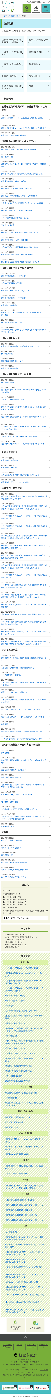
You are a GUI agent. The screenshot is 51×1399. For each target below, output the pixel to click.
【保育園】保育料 (35, 52)
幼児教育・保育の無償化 (10, 802)
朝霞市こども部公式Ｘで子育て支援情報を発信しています (22, 717)
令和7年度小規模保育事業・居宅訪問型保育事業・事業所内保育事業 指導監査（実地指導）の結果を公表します (24, 507)
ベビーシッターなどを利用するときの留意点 (17, 794)
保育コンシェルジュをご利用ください (15, 692)
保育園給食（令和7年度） (10, 468)
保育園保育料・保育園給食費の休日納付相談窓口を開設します (23, 659)
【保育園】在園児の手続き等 (12, 65)
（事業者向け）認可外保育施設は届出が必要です (19, 809)
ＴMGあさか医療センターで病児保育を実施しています (21, 739)
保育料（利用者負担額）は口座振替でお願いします (20, 346)
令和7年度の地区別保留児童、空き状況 (15, 218)
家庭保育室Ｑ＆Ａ (7, 826)
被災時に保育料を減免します (12, 361)
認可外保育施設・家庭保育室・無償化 (12, 87)
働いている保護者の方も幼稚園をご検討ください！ (20, 262)
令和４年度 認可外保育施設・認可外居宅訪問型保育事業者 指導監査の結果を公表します (24, 586)
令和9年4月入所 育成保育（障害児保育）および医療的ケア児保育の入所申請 (23, 331)
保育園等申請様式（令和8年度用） (14, 298)
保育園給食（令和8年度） (10, 460)
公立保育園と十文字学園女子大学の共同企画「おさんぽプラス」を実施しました (23, 391)
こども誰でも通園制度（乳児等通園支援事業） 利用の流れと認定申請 (23, 701)
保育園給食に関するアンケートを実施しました (18, 482)
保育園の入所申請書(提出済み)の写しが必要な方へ (20, 196)
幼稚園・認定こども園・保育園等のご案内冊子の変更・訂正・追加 (22, 314)
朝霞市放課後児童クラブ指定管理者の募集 (21, 1093)
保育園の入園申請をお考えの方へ (38, 41)
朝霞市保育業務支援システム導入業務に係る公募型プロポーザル (23, 445)
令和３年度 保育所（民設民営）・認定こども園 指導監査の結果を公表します (23, 633)
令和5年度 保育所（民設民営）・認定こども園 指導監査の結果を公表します (24, 576)
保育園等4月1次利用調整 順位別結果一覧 (17, 255)
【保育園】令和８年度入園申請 (12, 53)
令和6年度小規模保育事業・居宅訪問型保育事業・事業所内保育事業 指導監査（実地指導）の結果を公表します (24, 537)
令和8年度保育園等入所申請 (11, 283)
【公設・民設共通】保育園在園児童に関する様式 (19, 436)
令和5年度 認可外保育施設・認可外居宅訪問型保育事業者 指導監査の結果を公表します (24, 556)
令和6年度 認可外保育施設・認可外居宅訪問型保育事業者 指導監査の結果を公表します (24, 547)
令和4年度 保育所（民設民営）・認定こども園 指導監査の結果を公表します (24, 606)
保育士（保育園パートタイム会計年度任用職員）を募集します (23, 119)
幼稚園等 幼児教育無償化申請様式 (14, 862)
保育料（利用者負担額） (10, 368)
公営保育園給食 (34, 64)
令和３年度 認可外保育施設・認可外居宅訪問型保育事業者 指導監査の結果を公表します (24, 623)
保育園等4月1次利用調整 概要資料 (14, 240)
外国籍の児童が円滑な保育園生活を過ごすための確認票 (22, 203)
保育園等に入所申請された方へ (12, 305)
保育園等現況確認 (7, 382)
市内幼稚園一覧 (7, 855)
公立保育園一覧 (7, 157)
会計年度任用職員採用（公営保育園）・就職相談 (12, 41)
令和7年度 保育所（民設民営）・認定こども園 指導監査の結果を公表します (24, 517)
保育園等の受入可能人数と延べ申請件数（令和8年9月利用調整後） (23, 165)
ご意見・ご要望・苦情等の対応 (12, 400)
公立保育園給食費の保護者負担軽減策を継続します (20, 475)
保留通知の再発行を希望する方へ (13, 181)
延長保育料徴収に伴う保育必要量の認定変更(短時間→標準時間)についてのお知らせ (24, 428)
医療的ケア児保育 (7, 225)
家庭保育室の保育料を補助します (13, 770)
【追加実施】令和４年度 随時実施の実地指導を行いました (23, 614)
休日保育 (4, 724)
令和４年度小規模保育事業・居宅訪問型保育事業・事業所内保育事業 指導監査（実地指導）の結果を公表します (23, 596)
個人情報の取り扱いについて (7, 1347)
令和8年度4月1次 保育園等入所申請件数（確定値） (20, 247)
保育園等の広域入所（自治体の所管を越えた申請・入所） (22, 174)
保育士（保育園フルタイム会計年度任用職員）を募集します (23, 128)
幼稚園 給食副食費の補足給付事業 (14, 870)
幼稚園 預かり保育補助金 (11, 848)
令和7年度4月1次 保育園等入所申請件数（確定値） (20, 232)
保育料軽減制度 (7, 354)
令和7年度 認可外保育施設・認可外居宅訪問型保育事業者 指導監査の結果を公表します (24, 497)
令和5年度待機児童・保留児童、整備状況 (16, 211)
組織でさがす (15, 16)
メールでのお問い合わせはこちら (19, 918)
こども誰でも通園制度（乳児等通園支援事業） (18, 668)
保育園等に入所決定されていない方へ (15, 291)
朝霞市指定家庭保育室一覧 (11, 777)
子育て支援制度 (34, 76)
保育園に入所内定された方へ (12, 322)
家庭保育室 (5, 753)
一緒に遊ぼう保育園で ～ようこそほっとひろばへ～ (20, 709)
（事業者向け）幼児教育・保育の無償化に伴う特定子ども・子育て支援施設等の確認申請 (23, 786)
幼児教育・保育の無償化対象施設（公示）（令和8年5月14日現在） (23, 761)
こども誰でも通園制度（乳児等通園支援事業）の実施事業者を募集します (23, 684)
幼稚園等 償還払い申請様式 (12, 840)
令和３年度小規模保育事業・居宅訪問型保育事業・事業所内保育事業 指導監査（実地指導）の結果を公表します (23, 643)
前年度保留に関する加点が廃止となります (17, 188)
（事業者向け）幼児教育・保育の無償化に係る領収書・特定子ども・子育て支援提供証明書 (23, 818)
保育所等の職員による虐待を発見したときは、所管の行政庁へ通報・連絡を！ (23, 408)
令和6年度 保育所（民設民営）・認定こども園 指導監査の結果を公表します (24, 527)
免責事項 (19, 1345)
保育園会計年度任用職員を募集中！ (14, 135)
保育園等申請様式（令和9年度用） (14, 276)
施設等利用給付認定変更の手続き (13, 877)
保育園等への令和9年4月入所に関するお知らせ (18, 149)
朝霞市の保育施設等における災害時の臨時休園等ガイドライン (23, 418)
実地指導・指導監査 (9, 76)
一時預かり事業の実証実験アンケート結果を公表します (22, 731)
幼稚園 (30, 86)
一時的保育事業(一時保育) (11, 675)
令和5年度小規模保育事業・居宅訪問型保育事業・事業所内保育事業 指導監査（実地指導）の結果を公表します (24, 566)
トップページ (5, 16)
